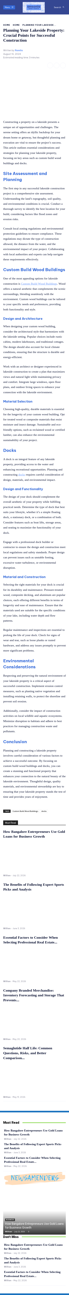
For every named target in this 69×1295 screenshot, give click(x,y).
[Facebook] (50, 65)
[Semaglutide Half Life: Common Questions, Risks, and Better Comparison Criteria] (34, 1078)
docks (44, 811)
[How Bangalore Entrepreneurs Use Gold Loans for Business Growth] (34, 857)
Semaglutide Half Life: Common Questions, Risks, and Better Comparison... (27, 1053)
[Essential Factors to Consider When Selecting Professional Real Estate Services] (34, 962)
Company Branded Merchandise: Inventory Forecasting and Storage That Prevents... (33, 995)
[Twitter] (63, 65)
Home (6, 25)
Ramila (19, 50)
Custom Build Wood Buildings (25, 811)
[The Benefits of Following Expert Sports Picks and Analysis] (34, 909)
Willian (7, 875)
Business (10, 1220)
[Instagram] (56, 65)
